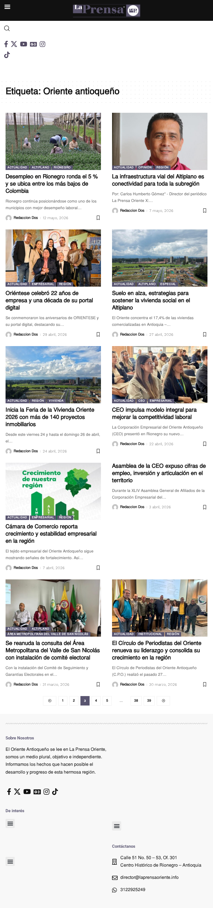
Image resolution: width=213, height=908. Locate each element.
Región (162, 167)
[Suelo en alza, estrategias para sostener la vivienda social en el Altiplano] (159, 258)
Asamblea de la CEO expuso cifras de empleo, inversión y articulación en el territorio (159, 474)
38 (136, 700)
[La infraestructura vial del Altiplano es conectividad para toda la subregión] (159, 141)
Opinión (145, 167)
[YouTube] (24, 44)
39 (149, 700)
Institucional (150, 634)
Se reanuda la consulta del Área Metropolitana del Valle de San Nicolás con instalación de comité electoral (53, 651)
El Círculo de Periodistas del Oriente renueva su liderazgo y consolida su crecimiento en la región (156, 651)
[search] (26, 28)
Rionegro (62, 167)
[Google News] (33, 44)
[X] (14, 44)
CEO (141, 400)
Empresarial (43, 284)
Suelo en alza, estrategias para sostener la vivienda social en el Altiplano (151, 301)
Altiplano (40, 167)
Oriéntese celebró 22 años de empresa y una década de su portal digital (49, 301)
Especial (168, 284)
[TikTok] (7, 54)
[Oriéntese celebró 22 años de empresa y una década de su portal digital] (53, 258)
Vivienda (56, 400)
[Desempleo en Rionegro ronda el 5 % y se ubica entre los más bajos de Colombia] (53, 141)
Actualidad (17, 167)
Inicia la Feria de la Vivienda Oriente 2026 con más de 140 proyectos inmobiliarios (50, 417)
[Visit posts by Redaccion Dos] (9, 218)
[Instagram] (42, 44)
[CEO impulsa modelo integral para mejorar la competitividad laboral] (159, 374)
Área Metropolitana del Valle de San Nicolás (47, 634)
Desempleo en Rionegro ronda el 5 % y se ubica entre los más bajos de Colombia (52, 184)
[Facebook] (6, 44)
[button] (10, 823)
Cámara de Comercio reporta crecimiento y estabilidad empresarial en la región (51, 534)
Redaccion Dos (26, 218)
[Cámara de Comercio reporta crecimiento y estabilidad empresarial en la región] (53, 491)
